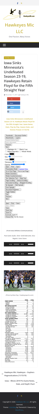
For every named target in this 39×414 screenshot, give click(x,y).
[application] (19, 244)
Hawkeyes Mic (24, 95)
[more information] (23, 112)
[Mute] (26, 244)
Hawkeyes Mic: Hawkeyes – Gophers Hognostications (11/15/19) (19, 374)
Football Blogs (9, 58)
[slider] (31, 244)
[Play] (7, 244)
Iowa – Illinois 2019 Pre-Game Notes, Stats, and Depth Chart (20, 382)
